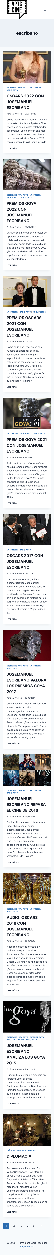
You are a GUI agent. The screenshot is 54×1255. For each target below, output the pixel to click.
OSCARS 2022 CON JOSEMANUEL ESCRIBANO (25, 102)
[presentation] (27, 67)
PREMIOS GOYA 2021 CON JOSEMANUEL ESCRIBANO (27, 445)
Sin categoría (40, 312)
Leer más (13, 148)
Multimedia (35, 87)
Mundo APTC (13, 198)
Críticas (11, 1150)
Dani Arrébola (16, 114)
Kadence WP (27, 1246)
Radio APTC (12, 90)
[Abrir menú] (44, 10)
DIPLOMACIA (19, 1156)
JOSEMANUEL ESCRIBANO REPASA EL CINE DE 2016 (26, 804)
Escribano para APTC (17, 87)
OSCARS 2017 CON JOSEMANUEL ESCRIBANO (25, 561)
